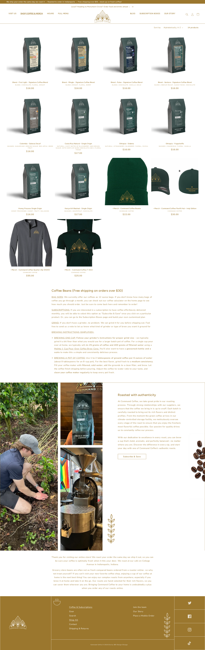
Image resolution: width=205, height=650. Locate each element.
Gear (71, 611)
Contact (73, 624)
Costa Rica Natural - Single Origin (78, 144)
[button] (187, 14)
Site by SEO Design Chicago (118, 645)
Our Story (138, 611)
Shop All (73, 620)
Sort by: (157, 27)
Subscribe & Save (132, 456)
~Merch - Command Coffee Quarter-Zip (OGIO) (30, 270)
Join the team (140, 607)
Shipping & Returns (79, 628)
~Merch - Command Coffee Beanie (126, 208)
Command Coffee (96, 645)
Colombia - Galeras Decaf (30, 144)
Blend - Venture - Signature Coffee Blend (175, 82)
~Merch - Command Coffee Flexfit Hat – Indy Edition (174, 208)
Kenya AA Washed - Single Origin (78, 208)
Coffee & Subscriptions (80, 607)
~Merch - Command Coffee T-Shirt (78, 270)
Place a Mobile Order (143, 615)
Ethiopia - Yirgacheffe (175, 144)
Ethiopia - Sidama (126, 144)
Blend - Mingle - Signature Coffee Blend (78, 82)
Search (72, 615)
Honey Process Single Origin (30, 208)
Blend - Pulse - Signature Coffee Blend (126, 82)
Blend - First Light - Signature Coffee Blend (30, 82)
